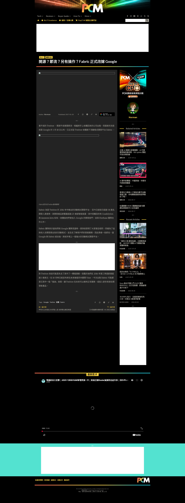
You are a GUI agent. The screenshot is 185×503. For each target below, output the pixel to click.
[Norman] (133, 108)
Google (46, 302)
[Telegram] (87, 114)
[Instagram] (131, 16)
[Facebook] (127, 16)
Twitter (52, 302)
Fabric (62, 302)
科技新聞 (122, 248)
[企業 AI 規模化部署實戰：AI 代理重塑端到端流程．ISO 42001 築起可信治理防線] (133, 139)
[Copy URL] (91, 114)
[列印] (96, 114)
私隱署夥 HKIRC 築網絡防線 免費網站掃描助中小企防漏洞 (132, 207)
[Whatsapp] (141, 16)
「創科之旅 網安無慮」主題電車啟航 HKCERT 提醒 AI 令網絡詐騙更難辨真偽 (133, 243)
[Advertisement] (92, 37)
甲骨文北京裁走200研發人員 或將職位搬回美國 (55, 309)
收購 (57, 302)
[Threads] (138, 16)
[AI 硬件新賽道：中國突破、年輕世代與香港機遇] (133, 170)
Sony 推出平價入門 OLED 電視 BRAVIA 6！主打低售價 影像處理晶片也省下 (133, 285)
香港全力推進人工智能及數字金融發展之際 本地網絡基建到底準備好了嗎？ (133, 194)
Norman (47, 114)
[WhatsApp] (83, 114)
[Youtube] (134, 16)
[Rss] (148, 16)
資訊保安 (122, 211)
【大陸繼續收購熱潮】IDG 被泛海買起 (102, 309)
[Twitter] (144, 16)
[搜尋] (147, 20)
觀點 (121, 186)
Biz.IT (42, 57)
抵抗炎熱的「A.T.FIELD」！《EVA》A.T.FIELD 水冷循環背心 (132, 273)
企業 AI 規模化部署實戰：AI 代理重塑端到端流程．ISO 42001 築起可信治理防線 (133, 152)
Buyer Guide (124, 302)
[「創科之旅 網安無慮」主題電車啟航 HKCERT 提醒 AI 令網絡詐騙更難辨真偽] (133, 230)
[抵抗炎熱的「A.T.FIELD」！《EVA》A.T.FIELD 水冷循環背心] (133, 261)
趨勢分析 (49, 57)
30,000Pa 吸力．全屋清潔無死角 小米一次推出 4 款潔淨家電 (133, 298)
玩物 (121, 277)
